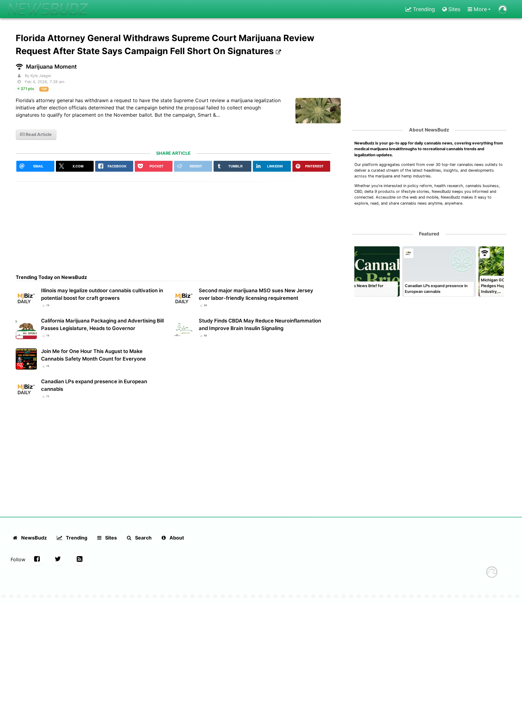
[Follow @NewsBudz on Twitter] (57, 558)
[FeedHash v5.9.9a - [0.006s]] (491, 572)
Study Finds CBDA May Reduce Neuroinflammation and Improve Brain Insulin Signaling (260, 324)
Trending (423, 9)
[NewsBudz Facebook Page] (37, 558)
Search (143, 538)
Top (44, 89)
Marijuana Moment (51, 66)
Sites (453, 9)
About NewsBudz (429, 130)
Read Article (38, 134)
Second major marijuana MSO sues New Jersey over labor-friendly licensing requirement (256, 294)
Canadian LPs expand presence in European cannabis (94, 385)
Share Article (173, 153)
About (176, 538)
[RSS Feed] (79, 558)
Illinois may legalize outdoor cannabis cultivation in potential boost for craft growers (102, 294)
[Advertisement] (173, 224)
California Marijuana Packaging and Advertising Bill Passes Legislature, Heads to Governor (102, 324)
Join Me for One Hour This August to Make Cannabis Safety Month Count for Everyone (93, 355)
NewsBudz (33, 538)
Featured (429, 234)
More (479, 9)
